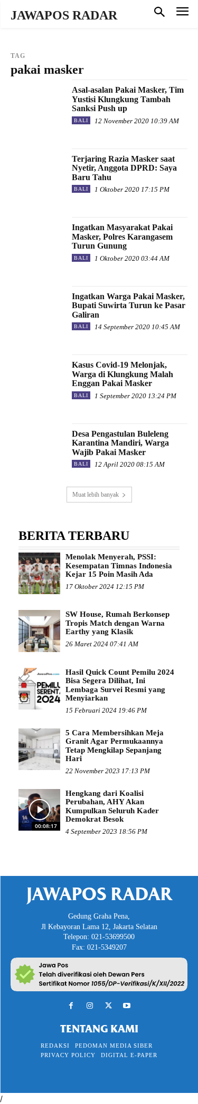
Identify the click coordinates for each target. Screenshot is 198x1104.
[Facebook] (71, 1005)
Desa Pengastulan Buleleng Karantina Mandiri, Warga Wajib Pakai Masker (120, 443)
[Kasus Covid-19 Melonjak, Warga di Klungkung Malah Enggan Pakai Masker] (37, 381)
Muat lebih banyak (95, 494)
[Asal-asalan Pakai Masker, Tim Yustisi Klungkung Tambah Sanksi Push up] (37, 106)
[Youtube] (127, 1005)
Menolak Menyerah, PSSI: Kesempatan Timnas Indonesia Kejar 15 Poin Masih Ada (118, 565)
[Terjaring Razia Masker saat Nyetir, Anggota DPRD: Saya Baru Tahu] (37, 175)
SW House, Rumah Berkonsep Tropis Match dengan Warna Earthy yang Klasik (117, 623)
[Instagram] (89, 1005)
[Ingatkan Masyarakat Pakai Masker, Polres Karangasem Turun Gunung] (37, 243)
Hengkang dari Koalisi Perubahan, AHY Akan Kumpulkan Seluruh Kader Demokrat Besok (112, 806)
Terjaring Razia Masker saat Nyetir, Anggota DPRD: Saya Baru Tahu (124, 168)
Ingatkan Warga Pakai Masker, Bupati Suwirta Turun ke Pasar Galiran (128, 305)
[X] (108, 1005)
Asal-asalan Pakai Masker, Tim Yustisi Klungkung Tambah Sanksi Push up (128, 99)
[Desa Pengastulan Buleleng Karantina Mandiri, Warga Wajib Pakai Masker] (37, 450)
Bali (81, 120)
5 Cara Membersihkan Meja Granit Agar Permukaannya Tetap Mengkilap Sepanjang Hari (114, 745)
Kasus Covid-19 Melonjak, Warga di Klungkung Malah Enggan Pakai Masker (122, 374)
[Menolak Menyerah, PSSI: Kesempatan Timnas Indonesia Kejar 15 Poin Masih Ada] (39, 573)
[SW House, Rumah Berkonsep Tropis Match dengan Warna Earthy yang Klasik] (39, 631)
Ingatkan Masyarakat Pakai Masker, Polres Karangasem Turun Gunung (122, 236)
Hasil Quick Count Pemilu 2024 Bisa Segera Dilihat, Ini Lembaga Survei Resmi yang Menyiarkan (119, 685)
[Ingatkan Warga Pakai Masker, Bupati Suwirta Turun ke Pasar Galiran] (37, 312)
